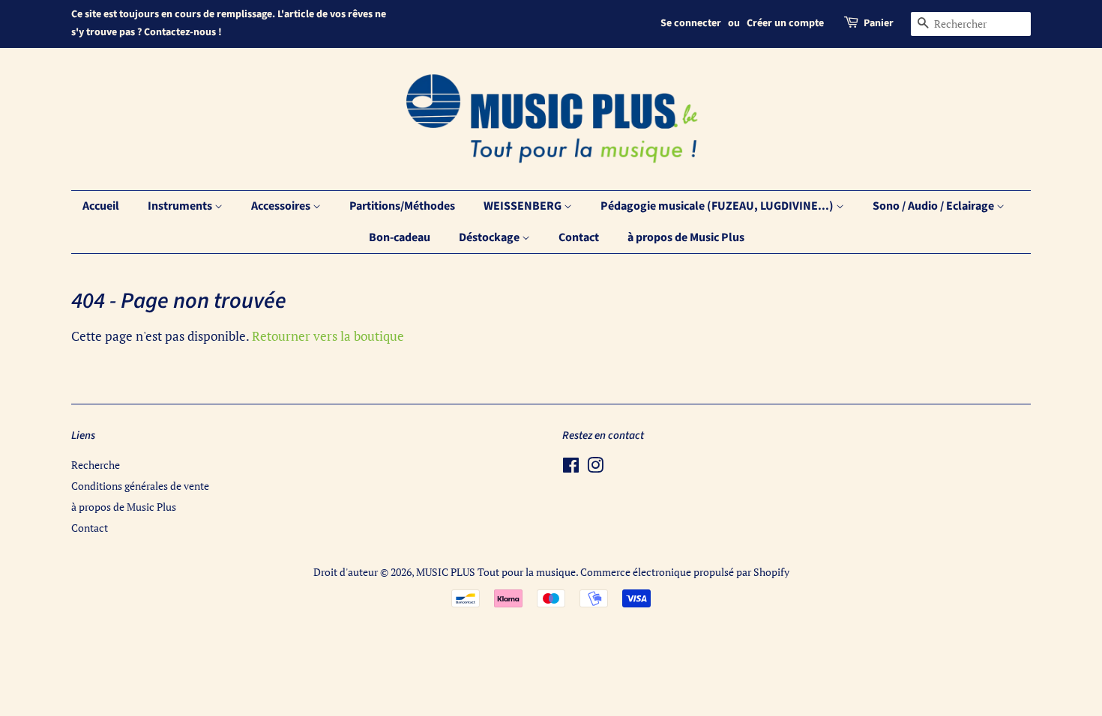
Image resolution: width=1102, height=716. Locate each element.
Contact (578, 237)
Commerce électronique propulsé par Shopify (684, 572)
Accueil (100, 206)
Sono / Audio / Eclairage (934, 206)
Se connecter (690, 23)
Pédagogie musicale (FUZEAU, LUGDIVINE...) (718, 206)
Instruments (181, 206)
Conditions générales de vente (140, 486)
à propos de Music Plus (685, 237)
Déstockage (490, 237)
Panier (879, 23)
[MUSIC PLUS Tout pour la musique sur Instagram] (595, 468)
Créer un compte (785, 23)
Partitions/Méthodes (402, 206)
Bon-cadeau (399, 237)
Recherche (95, 465)
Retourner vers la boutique (328, 336)
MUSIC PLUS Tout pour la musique (496, 572)
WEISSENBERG (524, 206)
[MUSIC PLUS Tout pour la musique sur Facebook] (570, 468)
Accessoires (282, 206)
